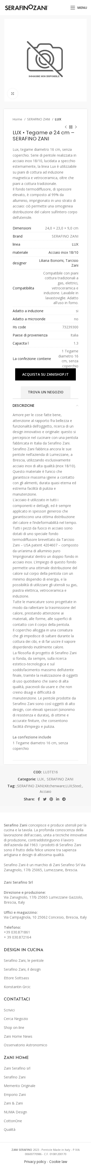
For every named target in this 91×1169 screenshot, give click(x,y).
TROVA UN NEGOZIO (45, 392)
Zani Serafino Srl (18, 882)
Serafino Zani (15, 1077)
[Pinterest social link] (51, 799)
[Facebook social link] (38, 799)
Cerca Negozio (16, 1018)
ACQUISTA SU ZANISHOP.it (45, 374)
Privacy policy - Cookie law (45, 1161)
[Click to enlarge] (13, 94)
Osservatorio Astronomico (25, 1045)
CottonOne (13, 1120)
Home (18, 119)
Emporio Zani (15, 1094)
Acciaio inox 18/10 (63, 252)
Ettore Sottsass (16, 977)
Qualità (9, 1129)
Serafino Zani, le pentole (24, 960)
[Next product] (75, 127)
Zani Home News (18, 1036)
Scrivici (9, 1010)
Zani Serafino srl (17, 1068)
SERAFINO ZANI (39, 119)
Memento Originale (19, 1085)
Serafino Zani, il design (22, 969)
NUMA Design (15, 1112)
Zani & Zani (13, 1103)
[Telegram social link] (64, 799)
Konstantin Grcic (17, 986)
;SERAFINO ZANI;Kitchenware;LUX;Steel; (49, 785)
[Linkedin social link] (58, 799)
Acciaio (45, 791)
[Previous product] (65, 127)
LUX (58, 119)
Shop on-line (14, 1027)
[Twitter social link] (44, 799)
